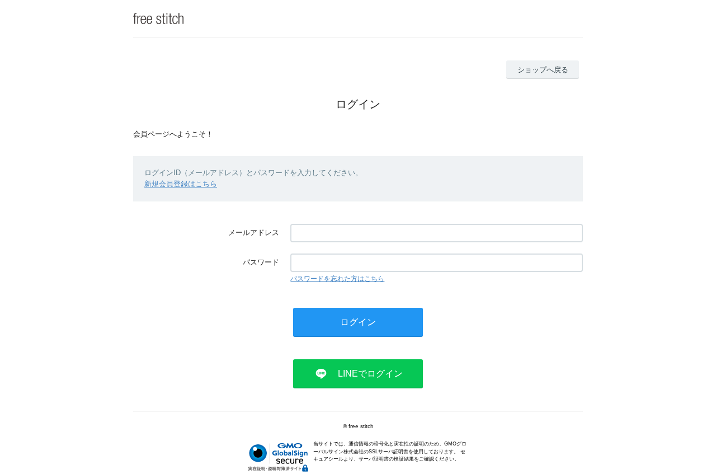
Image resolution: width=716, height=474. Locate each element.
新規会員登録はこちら (180, 184)
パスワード (261, 262)
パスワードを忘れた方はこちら (337, 279)
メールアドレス (253, 232)
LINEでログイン (370, 373)
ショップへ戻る (542, 69)
